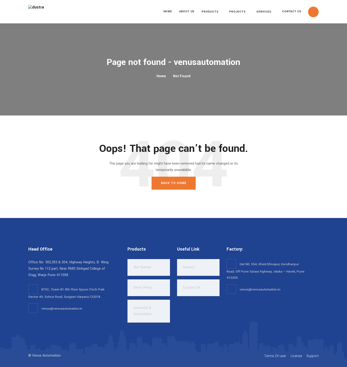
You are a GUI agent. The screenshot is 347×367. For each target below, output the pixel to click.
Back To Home (173, 183)
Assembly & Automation (142, 310)
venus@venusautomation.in (61, 308)
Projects (237, 12)
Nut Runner (142, 267)
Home (167, 11)
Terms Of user (275, 356)
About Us (187, 11)
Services (263, 12)
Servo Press (142, 287)
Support (312, 356)
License (296, 356)
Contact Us (291, 11)
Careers (189, 267)
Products (210, 12)
